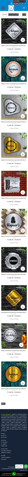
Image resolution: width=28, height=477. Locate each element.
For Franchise (4, 442)
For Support (4, 444)
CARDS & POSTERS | (12, 417)
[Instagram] (20, 3)
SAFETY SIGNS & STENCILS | (10, 427)
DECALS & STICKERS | (7, 420)
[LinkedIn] (23, 3)
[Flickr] (25, 3)
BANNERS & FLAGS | (14, 416)
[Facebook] (9, 3)
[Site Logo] (11, 8)
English (17, 1)
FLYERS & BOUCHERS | (16, 422)
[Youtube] (17, 3)
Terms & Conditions (5, 457)
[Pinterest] (14, 3)
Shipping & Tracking (5, 452)
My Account (4, 437)
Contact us (3, 435)
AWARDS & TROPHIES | (17, 414)
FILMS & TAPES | (6, 422)
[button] (3, 8)
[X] (11, 3)
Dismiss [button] (25, 475)
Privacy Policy (4, 448)
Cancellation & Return (6, 450)
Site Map (3, 455)
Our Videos (3, 459)
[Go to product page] (14, 31)
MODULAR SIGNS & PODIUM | (12, 424)
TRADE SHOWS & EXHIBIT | (12, 429)
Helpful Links (4, 445)
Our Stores (3, 440)
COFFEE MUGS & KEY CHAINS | (9, 419)
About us (3, 433)
